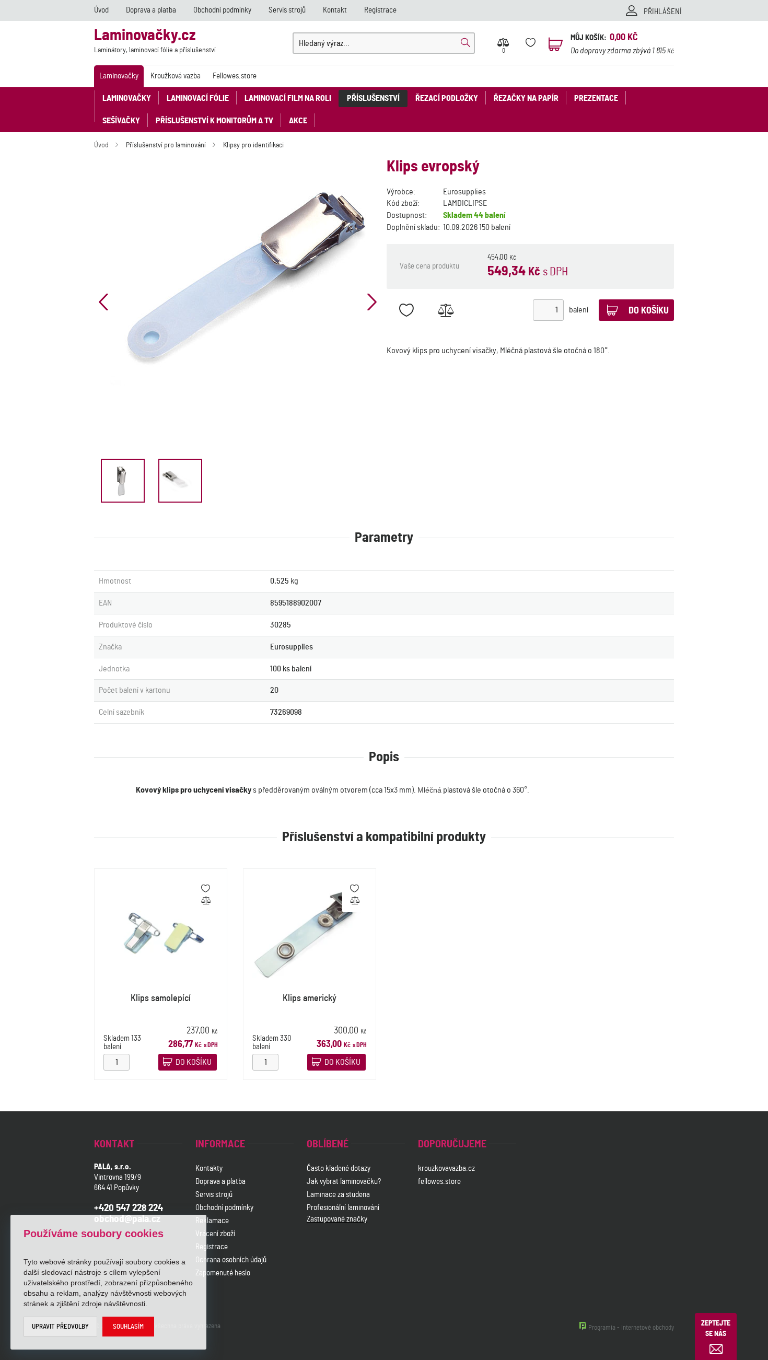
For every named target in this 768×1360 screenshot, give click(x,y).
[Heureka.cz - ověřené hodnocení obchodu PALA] (334, 1274)
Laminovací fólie (198, 98)
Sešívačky (121, 121)
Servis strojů (287, 10)
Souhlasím (128, 1326)
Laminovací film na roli (288, 98)
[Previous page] (103, 302)
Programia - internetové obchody (631, 1327)
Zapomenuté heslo (222, 1273)
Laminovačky (118, 76)
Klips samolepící (161, 998)
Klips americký (309, 998)
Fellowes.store (235, 76)
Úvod (101, 10)
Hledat (465, 43)
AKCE (298, 121)
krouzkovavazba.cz (447, 1168)
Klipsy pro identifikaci (253, 145)
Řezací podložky (446, 98)
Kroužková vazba (175, 76)
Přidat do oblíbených (406, 310)
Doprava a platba (151, 10)
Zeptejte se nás (715, 1329)
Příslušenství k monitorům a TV (214, 121)
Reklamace (212, 1221)
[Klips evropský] (237, 289)
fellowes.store (439, 1181)
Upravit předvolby (60, 1326)
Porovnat (445, 310)
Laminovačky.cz (155, 41)
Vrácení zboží (215, 1234)
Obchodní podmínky (222, 10)
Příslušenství (373, 98)
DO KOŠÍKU (194, 1062)
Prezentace (596, 98)
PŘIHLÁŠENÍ (663, 12)
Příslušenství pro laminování (166, 145)
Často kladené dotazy (338, 1168)
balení (578, 310)
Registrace (380, 10)
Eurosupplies (464, 192)
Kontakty (209, 1168)
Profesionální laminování (343, 1208)
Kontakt (335, 10)
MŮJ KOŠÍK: (589, 38)
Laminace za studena (338, 1195)
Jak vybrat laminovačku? (344, 1181)
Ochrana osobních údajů (230, 1260)
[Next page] (372, 302)
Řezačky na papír (526, 98)
